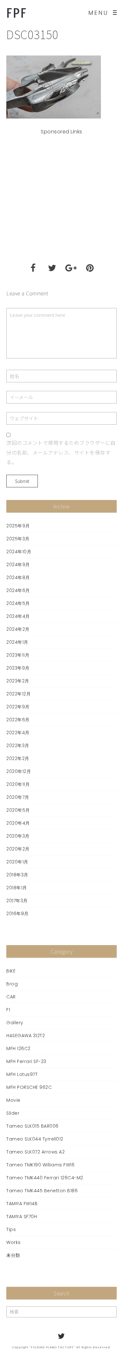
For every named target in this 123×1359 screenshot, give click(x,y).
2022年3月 (17, 745)
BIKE (10, 971)
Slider (12, 1113)
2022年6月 (18, 720)
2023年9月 (18, 668)
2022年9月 (18, 707)
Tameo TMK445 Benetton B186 (42, 1191)
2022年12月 (18, 694)
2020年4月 (18, 823)
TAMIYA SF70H (21, 1216)
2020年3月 (18, 836)
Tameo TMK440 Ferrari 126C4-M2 (44, 1178)
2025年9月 (18, 526)
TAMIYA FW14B (22, 1203)
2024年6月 (18, 590)
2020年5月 (18, 810)
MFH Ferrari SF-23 (26, 1061)
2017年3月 (17, 900)
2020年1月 (17, 862)
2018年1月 (16, 888)
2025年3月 (18, 539)
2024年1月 (17, 642)
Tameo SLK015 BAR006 (32, 1126)
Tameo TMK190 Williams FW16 (40, 1165)
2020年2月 (18, 849)
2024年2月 (18, 629)
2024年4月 (18, 616)
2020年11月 (18, 784)
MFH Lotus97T (22, 1074)
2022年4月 (18, 732)
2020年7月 (17, 797)
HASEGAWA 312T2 (25, 1035)
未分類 (13, 1255)
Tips (11, 1229)
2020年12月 (18, 771)
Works (13, 1242)
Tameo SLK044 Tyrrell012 (34, 1139)
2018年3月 (17, 875)
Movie (13, 1100)
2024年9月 (18, 564)
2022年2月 (17, 758)
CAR (11, 997)
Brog (12, 984)
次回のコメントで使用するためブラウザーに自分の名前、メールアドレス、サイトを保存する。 (61, 452)
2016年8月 (17, 913)
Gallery (14, 1022)
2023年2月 (17, 681)
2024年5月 (18, 603)
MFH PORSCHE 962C (29, 1087)
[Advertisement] (61, 197)
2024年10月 (18, 552)
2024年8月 (18, 577)
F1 (8, 1010)
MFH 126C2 (18, 1048)
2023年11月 (17, 655)
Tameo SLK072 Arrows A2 (35, 1152)
